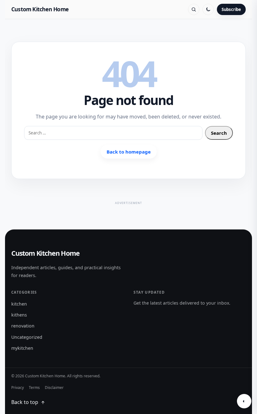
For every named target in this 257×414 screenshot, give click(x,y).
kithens (19, 315)
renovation (22, 326)
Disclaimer (54, 387)
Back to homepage (129, 152)
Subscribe (231, 9)
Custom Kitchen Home (39, 9)
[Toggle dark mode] (208, 9)
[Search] (193, 9)
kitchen (19, 304)
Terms (34, 387)
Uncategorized (26, 337)
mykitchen (22, 348)
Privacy (17, 387)
